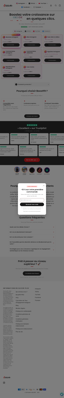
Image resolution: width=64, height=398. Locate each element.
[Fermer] (44, 185)
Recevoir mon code (32, 204)
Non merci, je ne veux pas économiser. (32, 211)
